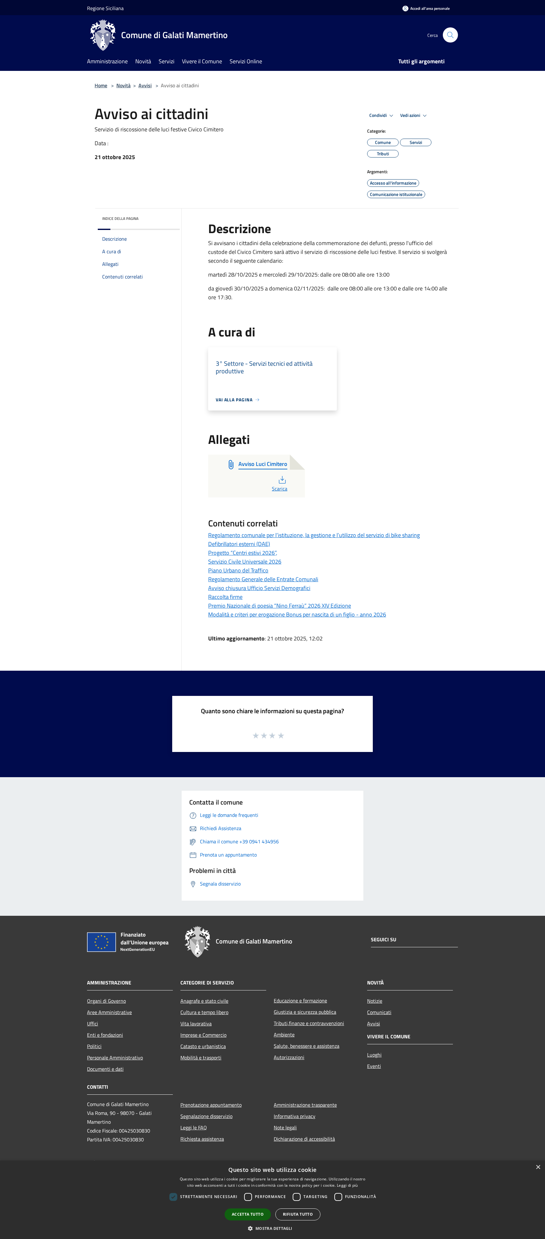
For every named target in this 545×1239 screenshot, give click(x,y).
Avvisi (145, 85)
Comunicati (379, 1012)
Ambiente (284, 1034)
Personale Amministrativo (115, 1057)
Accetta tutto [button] (248, 1214)
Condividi (378, 115)
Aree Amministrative (109, 1012)
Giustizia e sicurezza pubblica (305, 1012)
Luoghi (374, 1054)
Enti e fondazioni (105, 1035)
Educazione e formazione (300, 1000)
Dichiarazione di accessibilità (304, 1139)
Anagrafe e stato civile (204, 1001)
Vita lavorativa (196, 1023)
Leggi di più (347, 1185)
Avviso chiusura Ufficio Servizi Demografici (259, 588)
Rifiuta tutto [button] (298, 1214)
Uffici (92, 1023)
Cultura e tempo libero (204, 1012)
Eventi (374, 1066)
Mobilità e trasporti (200, 1057)
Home (101, 85)
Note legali (285, 1127)
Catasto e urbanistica (203, 1046)
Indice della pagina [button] (120, 218)
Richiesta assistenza (202, 1139)
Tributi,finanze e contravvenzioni (309, 1023)
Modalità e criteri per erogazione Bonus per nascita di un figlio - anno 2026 (297, 614)
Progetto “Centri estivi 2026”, (242, 552)
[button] (272, 1228)
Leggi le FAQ (193, 1127)
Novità (123, 85)
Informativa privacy (294, 1116)
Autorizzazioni (289, 1057)
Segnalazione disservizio (206, 1116)
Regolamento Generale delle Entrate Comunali (263, 579)
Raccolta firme (225, 597)
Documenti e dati (105, 1069)
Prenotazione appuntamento (211, 1105)
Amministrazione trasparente (305, 1105)
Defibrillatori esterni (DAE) (239, 544)
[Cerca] (450, 35)
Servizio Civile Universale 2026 (244, 561)
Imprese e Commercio (203, 1035)
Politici (94, 1046)
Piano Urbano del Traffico (238, 570)
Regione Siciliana (105, 8)
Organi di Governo (106, 1001)
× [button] (538, 1167)
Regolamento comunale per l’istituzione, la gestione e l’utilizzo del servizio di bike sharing (314, 535)
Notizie (374, 1001)
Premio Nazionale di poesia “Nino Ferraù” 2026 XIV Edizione (279, 605)
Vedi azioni (410, 115)
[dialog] (272, 1200)
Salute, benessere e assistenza (306, 1046)
